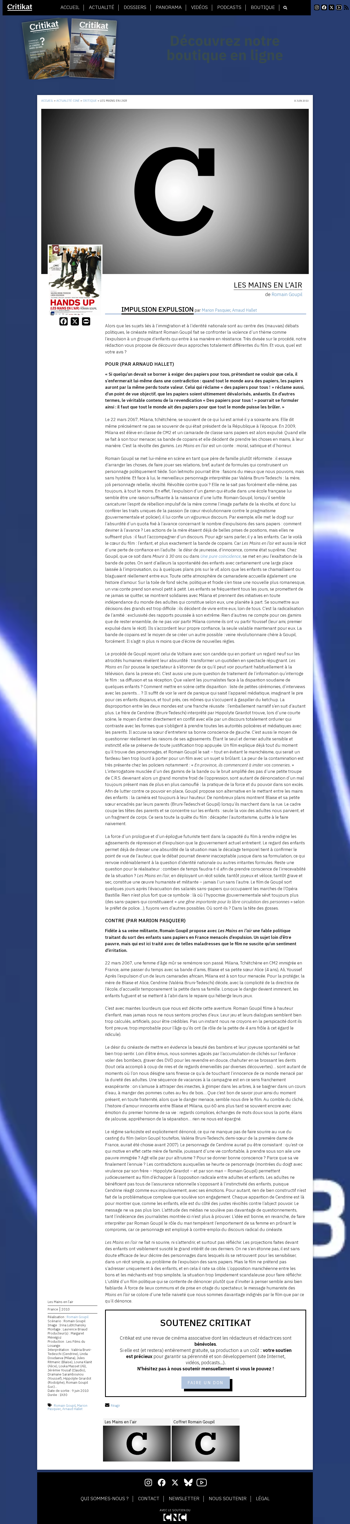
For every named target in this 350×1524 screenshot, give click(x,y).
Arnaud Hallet (72, 1409)
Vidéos (199, 7)
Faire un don (206, 1382)
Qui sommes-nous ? (105, 1498)
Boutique (263, 7)
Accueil (69, 7)
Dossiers (135, 7)
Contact (148, 1498)
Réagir (115, 1405)
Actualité (101, 7)
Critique (90, 100)
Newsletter (184, 1498)
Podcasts (229, 7)
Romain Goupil (77, 1317)
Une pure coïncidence (220, 556)
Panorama (169, 7)
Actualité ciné (68, 100)
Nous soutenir (227, 1498)
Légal (263, 1498)
